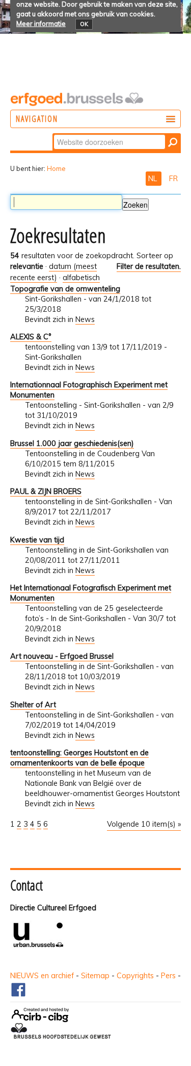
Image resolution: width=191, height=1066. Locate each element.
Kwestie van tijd (37, 539)
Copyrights (135, 975)
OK (84, 24)
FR (173, 178)
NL (153, 178)
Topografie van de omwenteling (65, 288)
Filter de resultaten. (149, 266)
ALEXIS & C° (30, 336)
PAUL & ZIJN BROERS (45, 491)
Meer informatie (41, 23)
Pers (168, 975)
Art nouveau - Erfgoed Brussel (62, 656)
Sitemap (95, 975)
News (85, 319)
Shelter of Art (33, 704)
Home (56, 168)
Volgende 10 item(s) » (144, 824)
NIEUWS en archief (42, 975)
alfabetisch (81, 277)
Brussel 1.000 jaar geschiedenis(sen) (72, 443)
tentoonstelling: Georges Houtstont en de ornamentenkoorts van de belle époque (79, 757)
